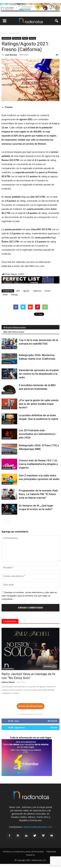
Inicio (4, 33)
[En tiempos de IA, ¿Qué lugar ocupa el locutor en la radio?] (9, 509)
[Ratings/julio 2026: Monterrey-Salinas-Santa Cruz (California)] (9, 358)
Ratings (14, 294)
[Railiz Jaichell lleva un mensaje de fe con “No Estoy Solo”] (30, 649)
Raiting (32, 38)
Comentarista (8, 393)
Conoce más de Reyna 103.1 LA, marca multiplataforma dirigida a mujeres (38, 464)
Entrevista (6, 498)
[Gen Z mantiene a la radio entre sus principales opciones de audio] (9, 479)
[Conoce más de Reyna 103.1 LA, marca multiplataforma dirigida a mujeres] (9, 464)
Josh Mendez (11, 55)
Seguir (54, 727)
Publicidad (51, 851)
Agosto (26, 291)
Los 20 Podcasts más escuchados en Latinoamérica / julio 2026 (37, 434)
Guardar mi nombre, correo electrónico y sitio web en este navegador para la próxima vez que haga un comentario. (29, 595)
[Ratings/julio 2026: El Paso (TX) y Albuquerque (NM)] (9, 449)
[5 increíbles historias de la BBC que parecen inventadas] (9, 388)
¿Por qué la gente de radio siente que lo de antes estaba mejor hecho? (38, 404)
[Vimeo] (43, 836)
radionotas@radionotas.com (37, 826)
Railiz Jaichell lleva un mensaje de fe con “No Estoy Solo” (28, 676)
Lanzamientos (8, 669)
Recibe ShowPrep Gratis (30, 706)
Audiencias (6, 38)
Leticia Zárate (8, 682)
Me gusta (52, 721)
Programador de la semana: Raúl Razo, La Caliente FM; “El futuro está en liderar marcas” (38, 494)
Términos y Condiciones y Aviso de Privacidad (23, 851)
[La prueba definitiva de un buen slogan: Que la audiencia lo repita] (9, 419)
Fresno (48, 291)
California (37, 291)
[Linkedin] (26, 836)
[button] (56, 21)
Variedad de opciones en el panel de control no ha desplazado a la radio (39, 374)
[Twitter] (35, 836)
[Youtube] (51, 836)
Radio (25, 38)
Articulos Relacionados (14, 327)
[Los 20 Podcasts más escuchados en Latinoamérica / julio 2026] (9, 434)
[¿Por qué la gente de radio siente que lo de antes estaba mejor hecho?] (9, 404)
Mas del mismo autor (13, 332)
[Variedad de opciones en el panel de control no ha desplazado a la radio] (9, 373)
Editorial (6, 408)
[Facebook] (9, 836)
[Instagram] (18, 836)
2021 (18, 291)
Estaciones (16, 38)
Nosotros (30, 855)
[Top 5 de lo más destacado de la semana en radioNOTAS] (9, 343)
